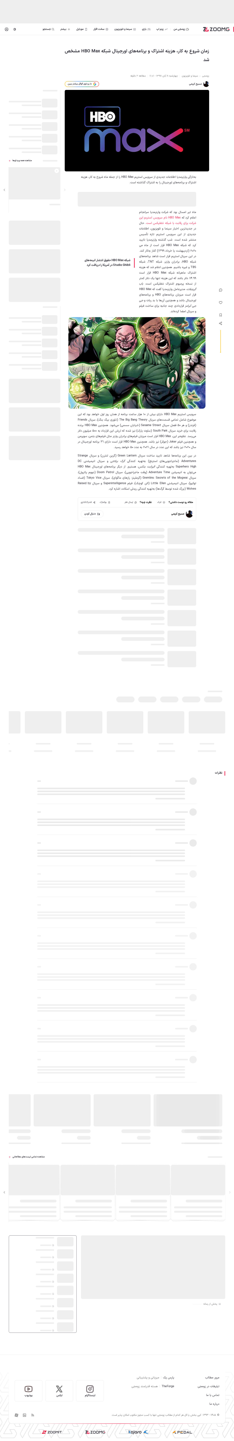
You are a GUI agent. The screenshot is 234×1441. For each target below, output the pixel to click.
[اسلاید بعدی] (4, 190)
